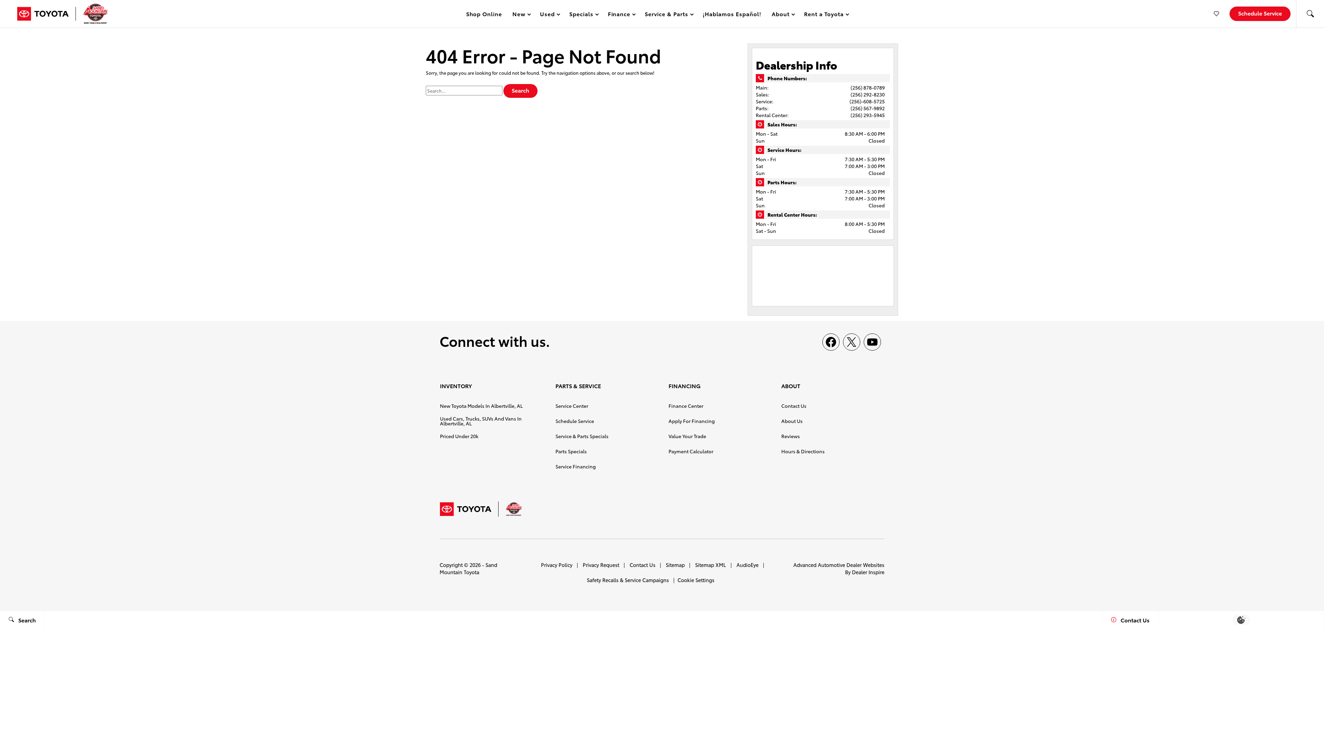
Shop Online (484, 14)
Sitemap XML (710, 564)
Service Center (571, 405)
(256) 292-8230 (868, 94)
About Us (792, 420)
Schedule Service (574, 420)
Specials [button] (581, 15)
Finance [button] (619, 15)
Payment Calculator (691, 451)
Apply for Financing (692, 420)
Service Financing (575, 466)
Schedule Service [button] (1260, 13)
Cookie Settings (696, 579)
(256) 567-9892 (868, 108)
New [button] (520, 15)
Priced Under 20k (459, 436)
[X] (851, 342)
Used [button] (547, 15)
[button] (1310, 14)
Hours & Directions (803, 451)
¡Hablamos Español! (732, 14)
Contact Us (793, 405)
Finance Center (686, 405)
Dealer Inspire (868, 572)
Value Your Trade (687, 436)
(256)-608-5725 (867, 101)
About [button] (780, 15)
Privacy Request (601, 564)
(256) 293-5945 (868, 115)
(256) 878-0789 (868, 87)
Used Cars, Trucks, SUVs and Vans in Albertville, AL (481, 421)
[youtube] (872, 342)
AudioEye (747, 564)
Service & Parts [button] (666, 15)
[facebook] (831, 342)
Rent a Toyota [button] (824, 15)
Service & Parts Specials (582, 436)
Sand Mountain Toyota (468, 568)
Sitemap (675, 564)
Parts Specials (571, 451)
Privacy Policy (556, 564)
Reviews (790, 436)
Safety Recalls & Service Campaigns (628, 579)
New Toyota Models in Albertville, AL (481, 405)
